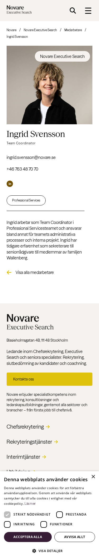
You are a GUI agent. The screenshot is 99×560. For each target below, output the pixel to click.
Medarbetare (73, 30)
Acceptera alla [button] (27, 537)
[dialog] (49, 515)
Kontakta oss (23, 379)
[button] (49, 551)
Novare (11, 30)
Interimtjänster (23, 456)
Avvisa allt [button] (74, 537)
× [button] (93, 477)
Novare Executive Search (40, 30)
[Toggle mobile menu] (88, 11)
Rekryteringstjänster (29, 441)
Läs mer (30, 504)
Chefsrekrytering (25, 426)
